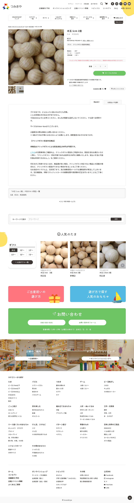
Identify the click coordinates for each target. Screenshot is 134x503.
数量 (90, 66)
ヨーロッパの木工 (110, 437)
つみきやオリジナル (58, 18)
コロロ (106, 385)
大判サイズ (12, 453)
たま (26, 26)
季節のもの (84, 424)
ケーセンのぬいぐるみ (87, 419)
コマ (33, 428)
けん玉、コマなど (39, 424)
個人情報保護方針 (86, 481)
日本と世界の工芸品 (111, 424)
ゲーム (82, 381)
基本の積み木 (60, 385)
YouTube (109, 485)
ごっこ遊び (12, 406)
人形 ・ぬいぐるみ (87, 406)
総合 (13, 250)
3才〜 (13, 254)
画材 (105, 410)
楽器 (33, 413)
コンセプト (12, 474)
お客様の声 (60, 481)
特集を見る (118, 22)
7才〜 (31, 254)
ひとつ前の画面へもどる (67, 201)
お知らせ (59, 488)
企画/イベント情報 (15, 481)
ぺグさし (59, 434)
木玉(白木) (31, 26)
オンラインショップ (39, 471)
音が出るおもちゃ (38, 410)
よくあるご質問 (14, 484)
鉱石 (9, 401)
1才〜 (31, 250)
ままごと (11, 410)
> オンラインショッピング (18, 26)
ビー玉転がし (109, 381)
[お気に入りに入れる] (11, 32)
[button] (101, 3)
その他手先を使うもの (39, 434)
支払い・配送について (88, 40)
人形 (81, 413)
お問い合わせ (84, 475)
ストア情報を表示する (76, 85)
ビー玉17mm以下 (14, 385)
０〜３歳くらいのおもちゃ (18, 424)
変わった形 (60, 388)
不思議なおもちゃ (38, 453)
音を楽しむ (36, 406)
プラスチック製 (61, 413)
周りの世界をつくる (15, 416)
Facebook (109, 475)
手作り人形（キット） (87, 410)
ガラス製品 (107, 441)
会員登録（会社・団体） (40, 481)
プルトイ (11, 431)
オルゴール (36, 416)
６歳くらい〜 (84, 388)
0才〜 (22, 250)
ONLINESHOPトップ (17, 18)
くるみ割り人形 (109, 431)
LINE (107, 488)
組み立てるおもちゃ (63, 406)
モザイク (59, 428)
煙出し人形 (107, 434)
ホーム (10, 471)
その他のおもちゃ (39, 446)
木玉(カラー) (12, 398)
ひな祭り (83, 428)
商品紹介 (97, 102)
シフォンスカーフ (15, 446)
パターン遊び (61, 424)
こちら (32, 152)
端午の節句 (83, 431)
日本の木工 (107, 428)
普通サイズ (12, 449)
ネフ (57, 395)
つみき (58, 381)
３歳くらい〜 (84, 385)
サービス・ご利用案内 (39, 475)
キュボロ (107, 388)
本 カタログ (108, 416)
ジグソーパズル (37, 385)
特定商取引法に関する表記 (89, 478)
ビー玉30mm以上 (14, 392)
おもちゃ (59, 475)
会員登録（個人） (38, 478)
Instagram (110, 478)
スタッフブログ (61, 485)
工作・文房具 (110, 406)
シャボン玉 (36, 449)
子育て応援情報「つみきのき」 (66, 478)
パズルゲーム (36, 395)
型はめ (34, 388)
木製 (57, 410)
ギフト (16, 195)
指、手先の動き (13, 437)
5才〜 (22, 254)
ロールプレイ (12, 413)
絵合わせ (35, 392)
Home (9, 26)
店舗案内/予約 (13, 478)
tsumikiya (68, 500)
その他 (34, 456)
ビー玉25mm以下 (14, 388)
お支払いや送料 (113, 102)
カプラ (58, 392)
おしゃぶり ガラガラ (15, 428)
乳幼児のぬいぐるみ (86, 416)
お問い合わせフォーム (87, 322)
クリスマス (83, 437)
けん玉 (34, 431)
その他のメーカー (110, 392)
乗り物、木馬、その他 (15, 441)
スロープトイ (12, 434)
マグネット (60, 431)
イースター (83, 434)
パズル (34, 381)
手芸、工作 (107, 413)
